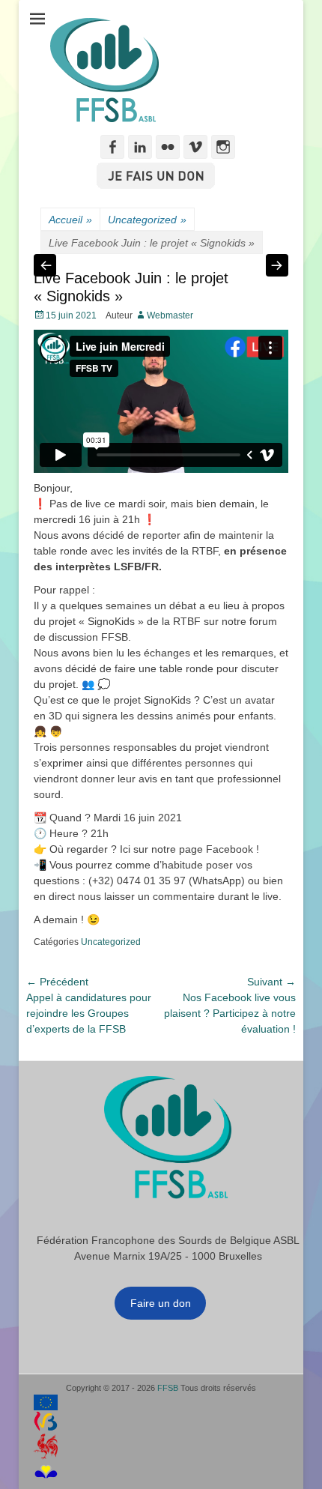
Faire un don (160, 1303)
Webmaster (170, 315)
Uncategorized (147, 220)
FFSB (167, 1387)
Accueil (70, 220)
